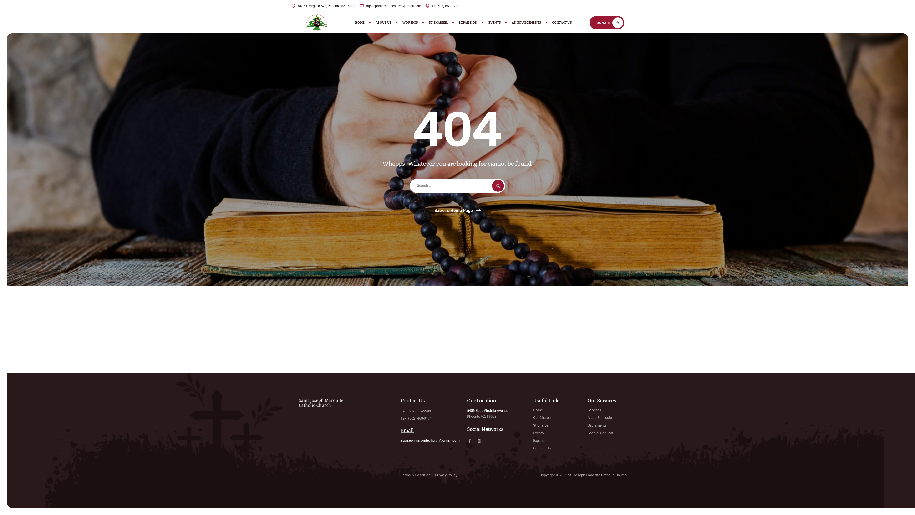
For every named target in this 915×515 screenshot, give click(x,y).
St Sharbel (438, 22)
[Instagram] (479, 441)
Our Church (542, 418)
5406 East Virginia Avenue (487, 410)
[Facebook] (469, 441)
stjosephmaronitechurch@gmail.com (430, 440)
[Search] (498, 186)
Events (494, 22)
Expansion (468, 22)
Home (360, 22)
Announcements (526, 22)
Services (594, 410)
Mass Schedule (600, 418)
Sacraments (597, 425)
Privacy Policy (446, 475)
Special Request (600, 433)
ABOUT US (383, 22)
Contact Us (562, 22)
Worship (410, 22)
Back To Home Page (453, 210)
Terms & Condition (415, 475)
